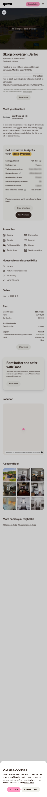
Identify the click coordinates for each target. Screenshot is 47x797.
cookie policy (29, 783)
